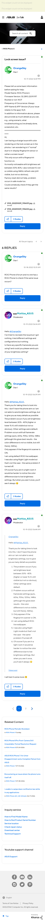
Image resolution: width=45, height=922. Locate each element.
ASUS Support (10, 856)
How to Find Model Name (16, 816)
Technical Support (12, 834)
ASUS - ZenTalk (15, 17)
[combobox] (23, 33)
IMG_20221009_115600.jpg (19, 209)
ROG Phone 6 (8, 49)
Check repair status (13, 827)
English (9, 898)
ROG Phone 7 (11, 766)
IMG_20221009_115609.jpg (19, 203)
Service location (11, 823)
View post (12, 670)
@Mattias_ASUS (17, 402)
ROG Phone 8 (11, 747)
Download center (12, 830)
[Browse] (4, 17)
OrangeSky (13, 537)
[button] (8, 219)
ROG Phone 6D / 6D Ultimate (16, 796)
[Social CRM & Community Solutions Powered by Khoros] (36, 917)
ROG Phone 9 (11, 732)
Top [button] (7, 916)
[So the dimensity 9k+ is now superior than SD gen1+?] (41, 241)
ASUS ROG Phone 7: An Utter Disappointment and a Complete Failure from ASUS (22, 759)
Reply (22, 226)
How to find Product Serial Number (20, 820)
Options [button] (41, 49)
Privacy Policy (28, 903)
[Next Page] (31, 709)
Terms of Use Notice (10, 903)
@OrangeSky (15, 331)
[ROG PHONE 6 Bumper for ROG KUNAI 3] (36, 241)
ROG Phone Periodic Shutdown (17, 729)
